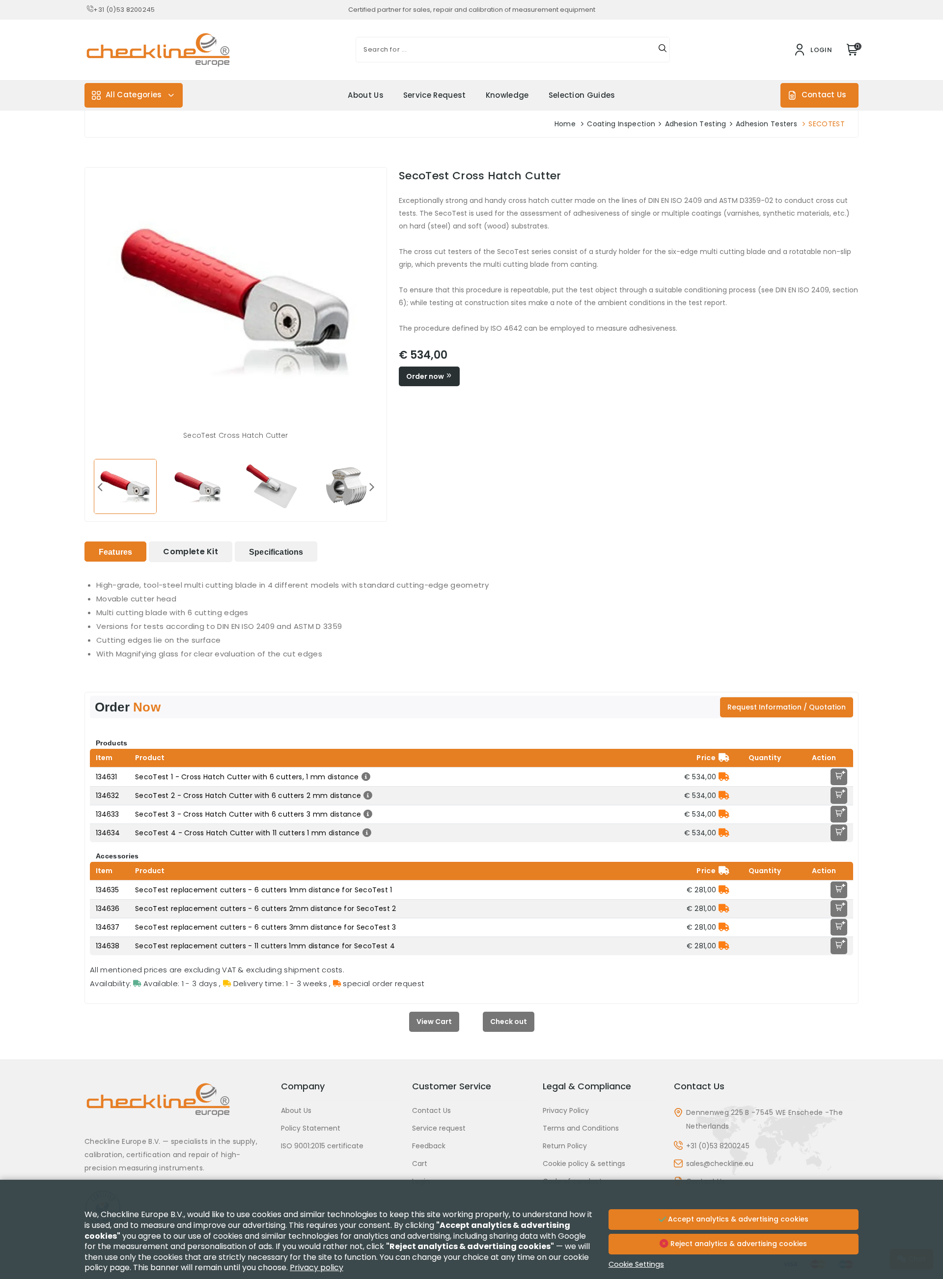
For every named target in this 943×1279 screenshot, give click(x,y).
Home (565, 124)
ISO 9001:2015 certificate (322, 1146)
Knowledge (507, 95)
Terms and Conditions (581, 1128)
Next (371, 486)
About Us (366, 95)
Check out (508, 1021)
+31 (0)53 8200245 (124, 9)
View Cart (434, 1021)
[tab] (115, 551)
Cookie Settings (636, 1264)
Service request (434, 95)
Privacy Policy (566, 1110)
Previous (99, 486)
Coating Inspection (621, 124)
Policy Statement (310, 1128)
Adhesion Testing (695, 124)
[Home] (176, 1107)
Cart (419, 1163)
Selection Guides (582, 95)
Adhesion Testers (766, 124)
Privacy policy (316, 1267)
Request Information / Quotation (786, 707)
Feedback (428, 1146)
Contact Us (824, 94)
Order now (425, 376)
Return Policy (565, 1146)
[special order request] (724, 777)
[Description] (364, 777)
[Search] (662, 49)
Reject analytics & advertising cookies (737, 1244)
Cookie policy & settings (584, 1163)
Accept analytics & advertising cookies (737, 1219)
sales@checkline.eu (719, 1163)
